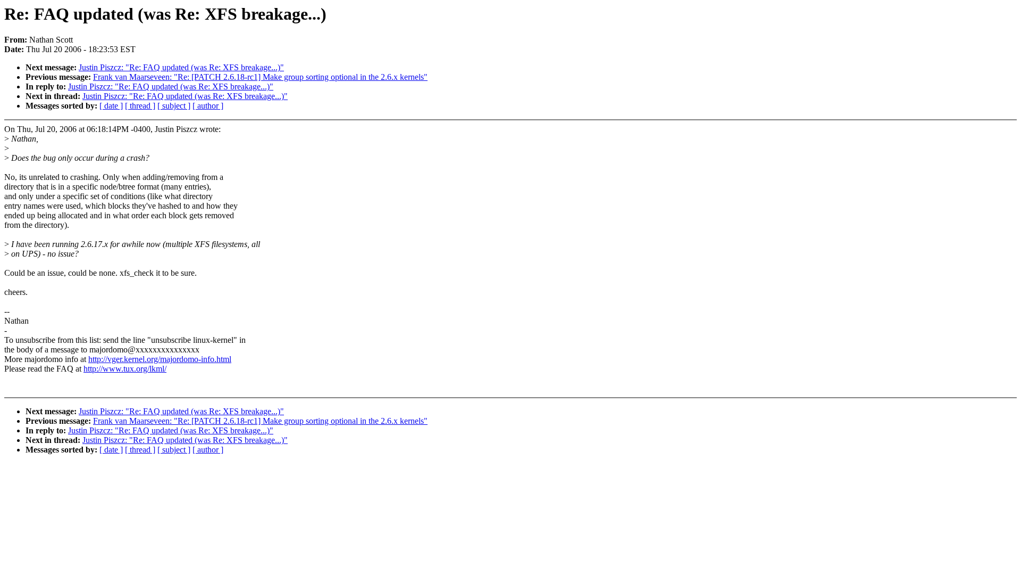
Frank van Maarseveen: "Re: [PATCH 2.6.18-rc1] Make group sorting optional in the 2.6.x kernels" (260, 76)
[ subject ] (173, 105)
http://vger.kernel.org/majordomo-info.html (159, 359)
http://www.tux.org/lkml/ (124, 368)
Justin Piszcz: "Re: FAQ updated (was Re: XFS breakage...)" (181, 67)
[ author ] (208, 105)
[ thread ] (140, 105)
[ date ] (111, 105)
